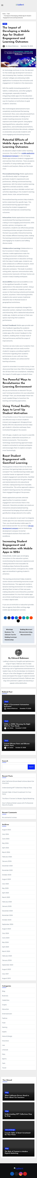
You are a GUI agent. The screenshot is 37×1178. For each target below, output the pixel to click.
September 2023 (7, 965)
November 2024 (7, 915)
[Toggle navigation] (2, 5)
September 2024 (7, 924)
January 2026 (7, 861)
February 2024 (7, 956)
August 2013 (6, 978)
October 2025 (6, 875)
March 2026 (6, 852)
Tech (4, 24)
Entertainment (7, 1014)
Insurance (5, 1041)
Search (5, 761)
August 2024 (6, 929)
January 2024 (7, 960)
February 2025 (7, 902)
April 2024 (5, 947)
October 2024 (6, 920)
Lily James (10, 728)
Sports (4, 1059)
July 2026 (5, 834)
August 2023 (6, 969)
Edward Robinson (13, 46)
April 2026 (5, 848)
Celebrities (5, 1000)
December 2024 (7, 911)
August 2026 (6, 830)
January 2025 (6, 906)
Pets (3, 1054)
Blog (3, 991)
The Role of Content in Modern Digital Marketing (18, 798)
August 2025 (6, 879)
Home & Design (7, 1036)
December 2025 (7, 866)
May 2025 (5, 888)
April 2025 (5, 893)
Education (5, 1009)
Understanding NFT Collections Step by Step (17, 787)
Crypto (4, 1005)
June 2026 (5, 839)
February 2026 (7, 857)
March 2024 (6, 951)
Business (5, 996)
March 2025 (6, 897)
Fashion (4, 1018)
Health (4, 1032)
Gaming (4, 1027)
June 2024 (5, 938)
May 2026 (5, 843)
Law (3, 1045)
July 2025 (5, 884)
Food (3, 1023)
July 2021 (5, 974)
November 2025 (7, 870)
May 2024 (5, 942)
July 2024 (5, 933)
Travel (4, 1068)
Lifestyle (5, 1050)
